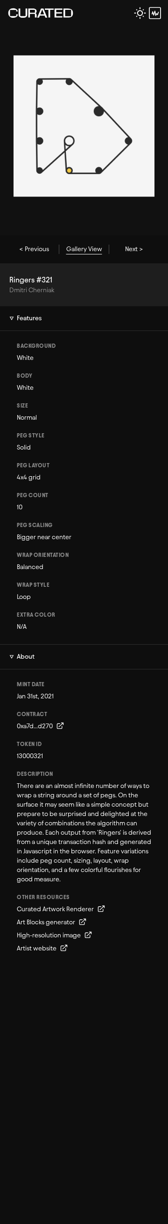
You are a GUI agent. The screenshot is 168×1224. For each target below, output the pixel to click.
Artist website (37, 948)
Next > (134, 249)
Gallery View (84, 249)
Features (29, 318)
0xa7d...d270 (35, 726)
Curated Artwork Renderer (56, 909)
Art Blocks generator (47, 922)
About (26, 656)
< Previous (34, 249)
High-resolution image (49, 935)
